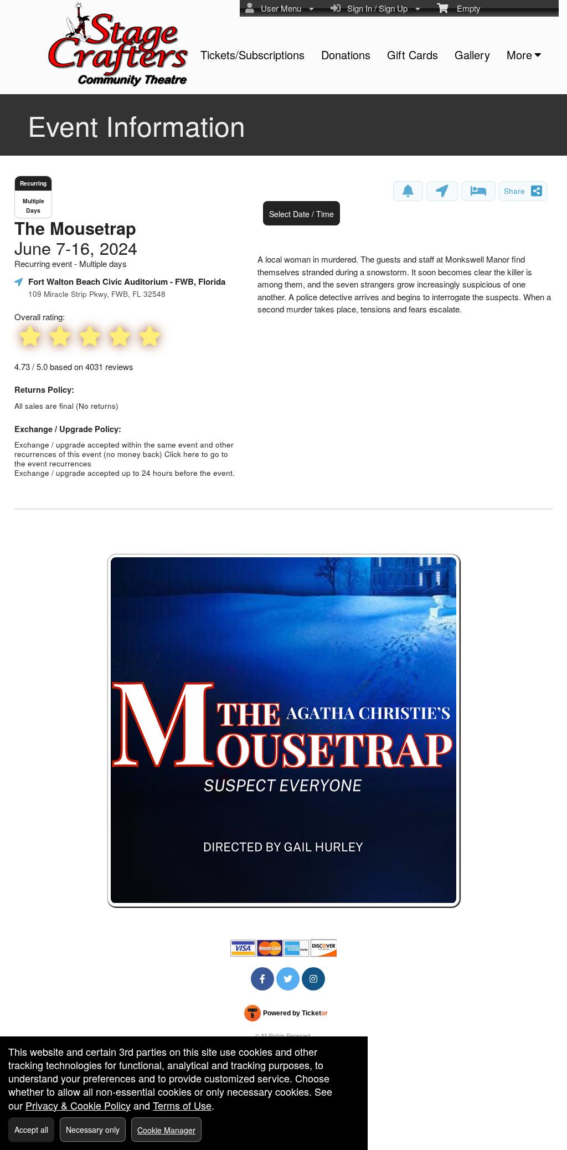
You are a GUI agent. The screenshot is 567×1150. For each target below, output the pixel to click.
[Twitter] (288, 978)
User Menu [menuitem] (278, 8)
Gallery (472, 55)
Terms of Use (182, 1105)
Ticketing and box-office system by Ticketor (286, 1015)
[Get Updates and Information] (408, 191)
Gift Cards (412, 55)
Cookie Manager (166, 1130)
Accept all (31, 1129)
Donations (345, 55)
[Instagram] (313, 978)
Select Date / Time (301, 213)
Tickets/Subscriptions (252, 55)
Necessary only (93, 1129)
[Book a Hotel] (478, 191)
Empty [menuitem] (464, 8)
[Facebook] (262, 978)
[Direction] (442, 191)
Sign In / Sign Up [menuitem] (375, 8)
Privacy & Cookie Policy (78, 1105)
